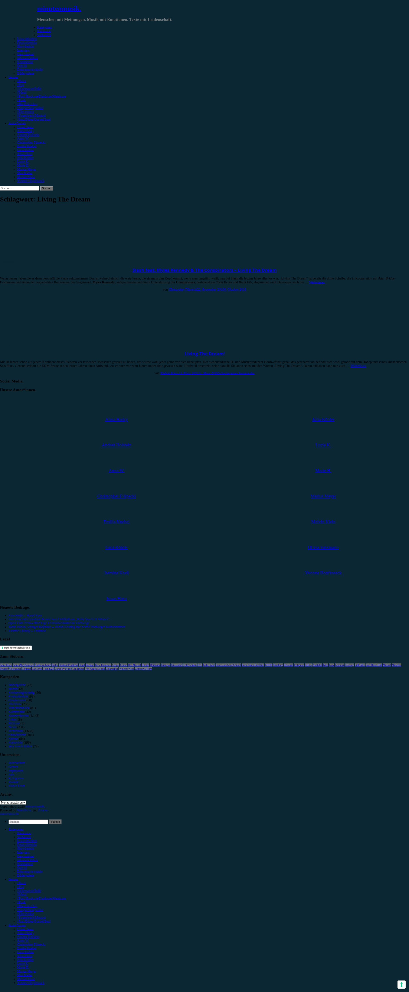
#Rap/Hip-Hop (27, 104)
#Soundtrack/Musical (31, 115)
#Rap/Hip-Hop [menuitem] (27, 906)
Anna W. (23, 138)
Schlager (26, 668)
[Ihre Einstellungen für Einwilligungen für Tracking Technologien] (401, 984)
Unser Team (25, 127)
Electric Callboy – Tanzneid (27, 631)
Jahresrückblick (27, 58)
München (396, 664)
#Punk (21, 100)
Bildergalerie (25, 73)
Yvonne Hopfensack (31, 180)
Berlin (55, 664)
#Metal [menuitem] (21, 894)
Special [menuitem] (22, 867)
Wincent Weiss (126, 668)
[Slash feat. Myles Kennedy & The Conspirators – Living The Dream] (35, 257)
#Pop (20, 85)
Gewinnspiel (25, 54)
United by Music (63, 668)
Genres (13, 77)
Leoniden (339, 664)
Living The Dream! (204, 353)
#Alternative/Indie (29, 88)
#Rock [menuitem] (21, 883)
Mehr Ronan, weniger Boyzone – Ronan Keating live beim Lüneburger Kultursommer (67, 627)
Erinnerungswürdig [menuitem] (30, 871)
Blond (82, 664)
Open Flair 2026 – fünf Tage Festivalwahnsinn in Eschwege (49, 623)
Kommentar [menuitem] (25, 864)
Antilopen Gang (43, 664)
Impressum (16, 770)
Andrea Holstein (28, 134)
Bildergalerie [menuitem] (25, 875)
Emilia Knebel (26, 146)
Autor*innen (17, 123)
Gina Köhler (25, 150)
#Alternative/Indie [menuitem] (29, 890)
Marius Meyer (26, 169)
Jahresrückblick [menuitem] (27, 860)
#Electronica (25, 111)
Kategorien (44, 27)
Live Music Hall (374, 664)
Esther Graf (209, 664)
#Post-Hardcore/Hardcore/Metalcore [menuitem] (41, 898)
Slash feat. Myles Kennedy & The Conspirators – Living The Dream (204, 270)
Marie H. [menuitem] (23, 967)
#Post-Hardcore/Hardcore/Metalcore (41, 96)
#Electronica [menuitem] (25, 913)
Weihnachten (112, 668)
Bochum (90, 664)
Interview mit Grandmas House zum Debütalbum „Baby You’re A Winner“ (59, 619)
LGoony (349, 664)
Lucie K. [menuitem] (23, 963)
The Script (37, 668)
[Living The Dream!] (35, 341)
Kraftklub (317, 664)
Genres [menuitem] (13, 879)
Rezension (44, 31)
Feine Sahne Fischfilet (253, 664)
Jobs (11, 774)
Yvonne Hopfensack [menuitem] (31, 983)
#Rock (21, 81)
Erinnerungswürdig (30, 69)
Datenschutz (17, 763)
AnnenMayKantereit (23, 664)
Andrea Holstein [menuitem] (28, 936)
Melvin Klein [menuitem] (26, 979)
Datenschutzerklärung (17, 647)
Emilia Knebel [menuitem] (26, 948)
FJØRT (268, 664)
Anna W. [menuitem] (23, 940)
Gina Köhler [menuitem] (25, 952)
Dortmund (155, 664)
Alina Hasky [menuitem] (25, 933)
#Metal (21, 92)
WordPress (24, 810)
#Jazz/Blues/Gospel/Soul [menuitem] (33, 921)
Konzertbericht (27, 39)
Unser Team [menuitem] (25, 929)
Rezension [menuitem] (24, 833)
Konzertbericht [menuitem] (27, 841)
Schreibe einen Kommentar (236, 373)
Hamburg (278, 664)
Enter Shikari (190, 664)
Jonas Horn (24, 154)
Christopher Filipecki (31, 142)
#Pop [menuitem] (20, 887)
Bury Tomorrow (103, 664)
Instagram (299, 664)
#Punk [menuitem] (21, 902)
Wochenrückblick (20, 746)
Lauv (331, 664)
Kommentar (25, 62)
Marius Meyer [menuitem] (26, 971)
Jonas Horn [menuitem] (24, 956)
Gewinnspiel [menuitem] (25, 856)
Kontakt (14, 782)
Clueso (123, 664)
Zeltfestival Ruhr (143, 668)
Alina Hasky (25, 131)
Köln (325, 664)
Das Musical (134, 664)
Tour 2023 (48, 668)
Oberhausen (15, 668)
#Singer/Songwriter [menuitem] (30, 910)
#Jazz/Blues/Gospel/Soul (33, 119)
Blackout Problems (68, 664)
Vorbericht (44, 35)
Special (22, 65)
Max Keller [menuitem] (24, 975)
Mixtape (14, 723)
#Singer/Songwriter (30, 108)
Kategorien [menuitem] (16, 829)
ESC (199, 664)
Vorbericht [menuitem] (24, 837)
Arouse (43, 810)
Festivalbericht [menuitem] (27, 844)
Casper (115, 664)
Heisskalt (288, 664)
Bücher (13, 689)
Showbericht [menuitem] (25, 848)
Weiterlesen (317, 282)
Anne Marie (6, 664)
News (12, 727)
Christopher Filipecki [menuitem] (31, 944)
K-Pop (308, 664)
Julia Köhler (25, 157)
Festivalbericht (27, 42)
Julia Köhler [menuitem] (25, 960)
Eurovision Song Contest (228, 664)
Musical (387, 664)
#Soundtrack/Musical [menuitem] (31, 917)
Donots (145, 664)
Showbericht (25, 46)
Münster (4, 668)
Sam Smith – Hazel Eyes (25, 615)
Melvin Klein (26, 177)
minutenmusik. (59, 8)
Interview (23, 50)
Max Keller (24, 173)
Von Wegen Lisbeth (95, 668)
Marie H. (23, 165)
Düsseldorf (177, 664)
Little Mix (360, 664)
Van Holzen (78, 668)
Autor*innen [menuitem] (17, 925)
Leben (13, 719)
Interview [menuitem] (23, 852)
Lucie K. (23, 161)
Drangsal (165, 664)
